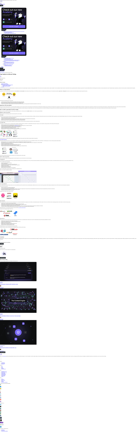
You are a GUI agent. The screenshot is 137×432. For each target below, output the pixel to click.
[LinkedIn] (1, 359)
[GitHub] (1, 357)
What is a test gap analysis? (4, 83)
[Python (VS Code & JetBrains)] (68, 385)
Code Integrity (2, 72)
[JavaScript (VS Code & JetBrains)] (68, 388)
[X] (1, 360)
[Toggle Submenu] (3, 7)
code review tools (17, 125)
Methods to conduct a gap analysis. (7, 85)
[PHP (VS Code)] (68, 396)
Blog (0, 72)
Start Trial (2, 70)
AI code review (4, 356)
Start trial (2, 243)
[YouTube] (1, 358)
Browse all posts (3, 352)
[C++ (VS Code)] (68, 397)
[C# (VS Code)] (68, 401)
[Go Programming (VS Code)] (68, 394)
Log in (1, 5)
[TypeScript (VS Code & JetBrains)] (68, 386)
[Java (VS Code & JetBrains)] (68, 390)
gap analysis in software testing (22, 207)
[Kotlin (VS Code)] (68, 392)
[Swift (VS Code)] (68, 399)
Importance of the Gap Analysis (5, 84)
